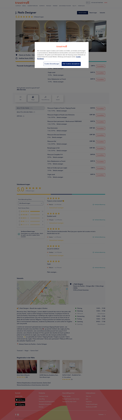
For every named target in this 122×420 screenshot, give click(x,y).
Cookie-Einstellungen (51, 64)
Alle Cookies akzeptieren (71, 64)
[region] (62, 55)
